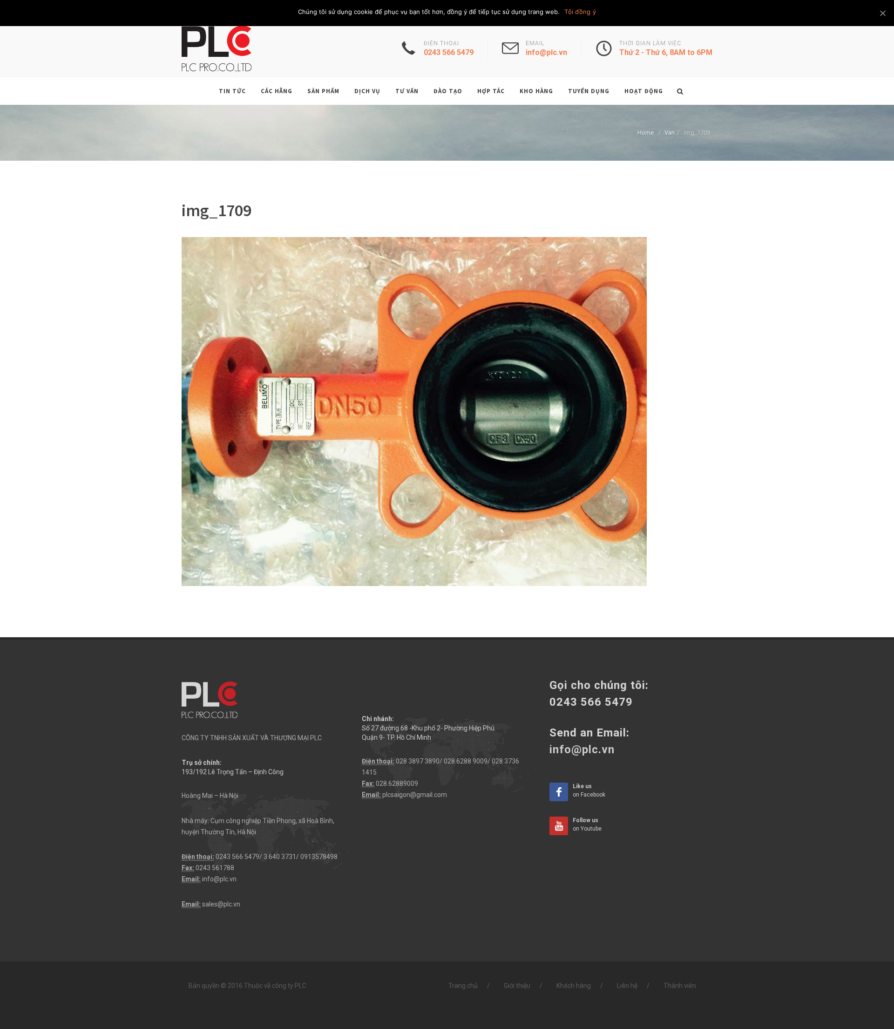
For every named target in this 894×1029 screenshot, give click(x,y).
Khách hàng (573, 985)
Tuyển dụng (589, 91)
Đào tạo (447, 91)
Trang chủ (463, 985)
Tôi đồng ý (580, 11)
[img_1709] (414, 411)
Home (645, 132)
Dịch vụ (367, 91)
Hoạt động (643, 91)
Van (669, 132)
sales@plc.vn (221, 904)
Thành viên (680, 985)
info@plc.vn (219, 879)
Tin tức (232, 91)
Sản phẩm (323, 91)
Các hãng (276, 91)
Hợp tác (491, 91)
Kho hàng (536, 91)
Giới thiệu (517, 985)
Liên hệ (627, 985)
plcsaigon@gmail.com (414, 794)
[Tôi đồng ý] (882, 13)
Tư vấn (407, 91)
